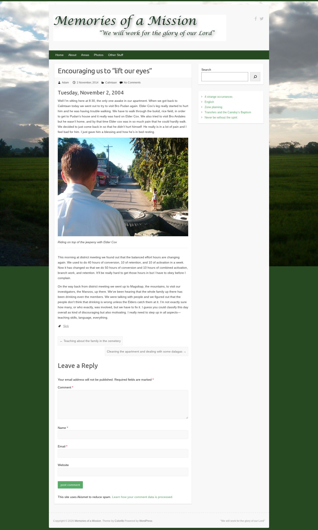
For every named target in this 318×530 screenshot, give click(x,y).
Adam (65, 82)
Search (206, 69)
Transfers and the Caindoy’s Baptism (228, 112)
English (209, 102)
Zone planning (213, 107)
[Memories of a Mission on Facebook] (256, 18)
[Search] (255, 76)
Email (62, 446)
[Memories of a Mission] (139, 29)
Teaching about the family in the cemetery (90, 341)
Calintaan (111, 82)
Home (59, 55)
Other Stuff (115, 55)
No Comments (132, 82)
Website (63, 465)
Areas (85, 55)
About (72, 55)
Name (63, 427)
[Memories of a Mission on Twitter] (262, 18)
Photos (98, 55)
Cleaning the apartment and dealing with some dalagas (146, 351)
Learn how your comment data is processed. (142, 497)
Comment (65, 387)
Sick (66, 326)
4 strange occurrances (219, 96)
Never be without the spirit (221, 117)
